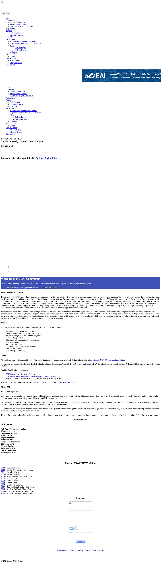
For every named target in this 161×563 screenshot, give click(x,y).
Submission (14, 52)
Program (9, 31)
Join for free (80, 542)
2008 (3, 485)
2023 (3, 468)
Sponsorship (10, 65)
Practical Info (11, 54)
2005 (3, 491)
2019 (3, 476)
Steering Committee (17, 22)
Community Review (50, 288)
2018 (3, 478)
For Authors (10, 39)
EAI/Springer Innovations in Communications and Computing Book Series (33, 376)
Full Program (15, 33)
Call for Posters (21, 50)
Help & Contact (11, 58)
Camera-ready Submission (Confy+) (23, 41)
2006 (3, 489)
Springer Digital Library (48, 158)
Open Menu (6, 14)
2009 (3, 483)
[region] (80, 218)
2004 (3, 493)
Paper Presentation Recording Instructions (25, 43)
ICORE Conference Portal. (65, 382)
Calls (12, 46)
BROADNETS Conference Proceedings (109, 360)
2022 (3, 470)
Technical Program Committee (21, 26)
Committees (10, 20)
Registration (10, 29)
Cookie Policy (15, 61)
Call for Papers (20, 48)
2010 (3, 481)
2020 (3, 474)
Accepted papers (16, 35)
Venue (12, 56)
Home (8, 18)
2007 (3, 487)
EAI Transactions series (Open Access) (20, 374)
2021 (3, 472)
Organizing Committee (18, 24)
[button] (83, 267)
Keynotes (13, 37)
